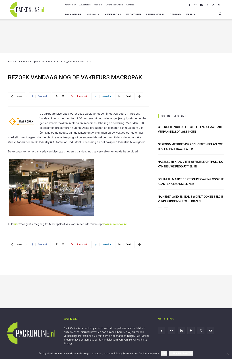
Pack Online (73, 14)
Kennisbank (113, 14)
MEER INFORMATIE (181, 353)
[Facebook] (189, 4)
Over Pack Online (114, 4)
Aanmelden (70, 4)
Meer (189, 14)
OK (164, 353)
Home (11, 61)
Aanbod (175, 14)
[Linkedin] (201, 4)
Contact (130, 4)
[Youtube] (219, 4)
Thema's (21, 61)
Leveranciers (155, 14)
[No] (227, 354)
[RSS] (207, 4)
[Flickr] (195, 4)
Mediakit (98, 4)
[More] (139, 96)
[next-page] (166, 209)
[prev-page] (160, 209)
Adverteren (85, 4)
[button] (220, 14)
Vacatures (133, 14)
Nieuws (92, 14)
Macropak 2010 (36, 61)
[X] (213, 4)
